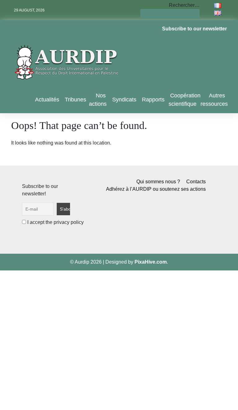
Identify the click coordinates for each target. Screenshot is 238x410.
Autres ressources (214, 99)
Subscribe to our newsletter (194, 28)
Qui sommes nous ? (158, 181)
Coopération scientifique (185, 99)
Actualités (47, 99)
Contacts (196, 181)
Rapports (153, 99)
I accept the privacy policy (55, 222)
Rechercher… (184, 5)
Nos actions (98, 99)
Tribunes (75, 99)
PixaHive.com (150, 262)
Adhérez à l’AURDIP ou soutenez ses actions (156, 189)
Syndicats (124, 99)
